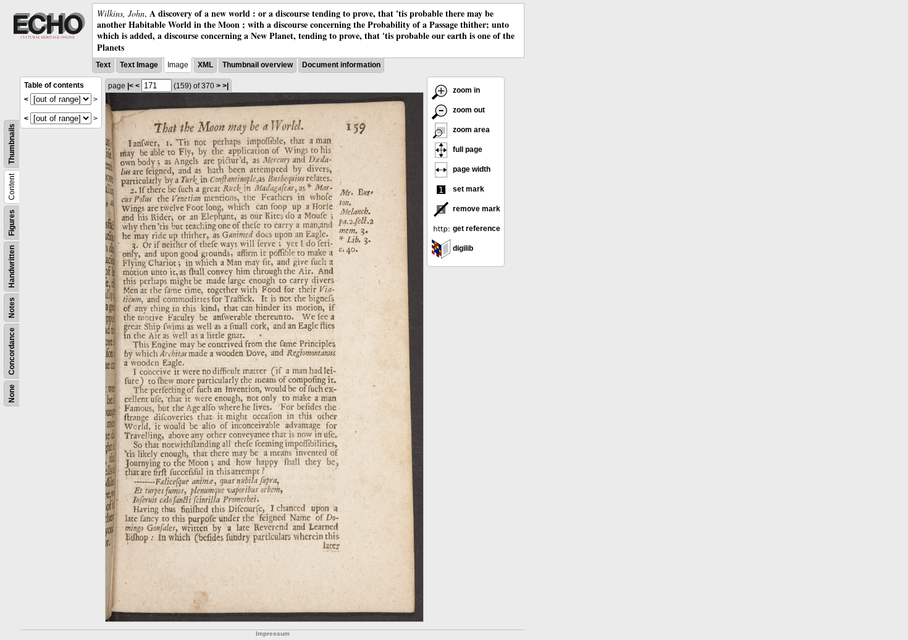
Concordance (11, 351)
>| (225, 86)
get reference (475, 228)
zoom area (470, 129)
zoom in (465, 90)
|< (130, 86)
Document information (341, 65)
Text (103, 65)
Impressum (273, 633)
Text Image (139, 65)
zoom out (468, 110)
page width (470, 169)
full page (466, 149)
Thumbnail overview (257, 65)
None (11, 393)
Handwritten (11, 266)
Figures (11, 222)
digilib (462, 248)
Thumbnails (11, 144)
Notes (11, 307)
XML (205, 65)
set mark (467, 189)
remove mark (475, 208)
